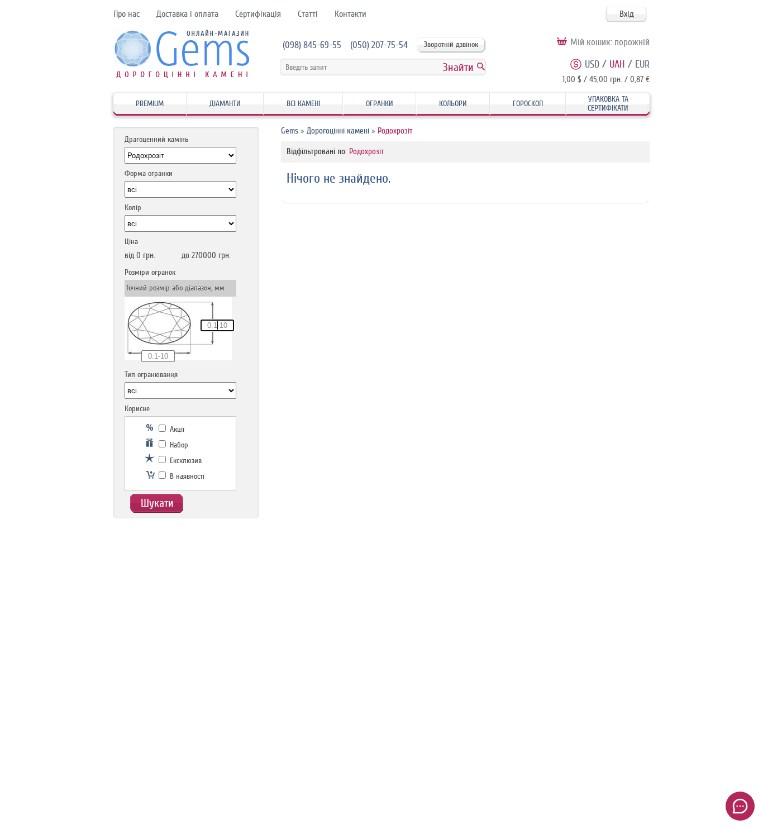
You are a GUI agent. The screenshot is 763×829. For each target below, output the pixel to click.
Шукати (157, 503)
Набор (178, 445)
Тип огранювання (151, 374)
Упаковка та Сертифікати (608, 103)
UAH (617, 64)
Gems (289, 131)
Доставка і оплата (187, 14)
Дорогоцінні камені (338, 131)
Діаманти (225, 103)
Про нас (126, 14)
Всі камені (303, 103)
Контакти (350, 14)
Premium (150, 103)
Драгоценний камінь (156, 139)
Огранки (379, 103)
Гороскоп (528, 103)
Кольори (453, 103)
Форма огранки (149, 173)
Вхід (626, 14)
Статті (308, 14)
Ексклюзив (185, 460)
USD (592, 64)
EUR (642, 64)
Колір (133, 207)
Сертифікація (258, 14)
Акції (176, 429)
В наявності (186, 476)
